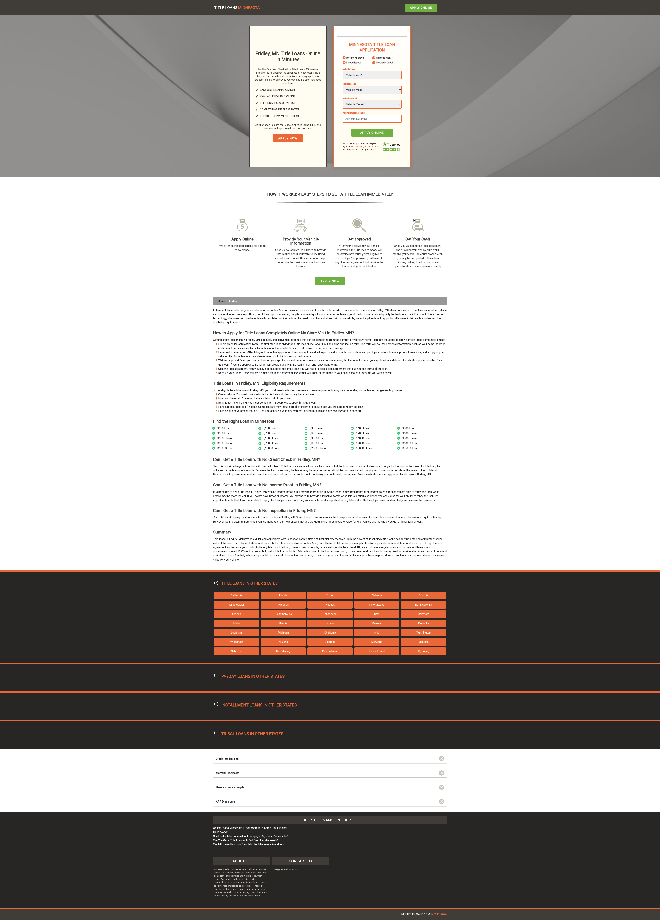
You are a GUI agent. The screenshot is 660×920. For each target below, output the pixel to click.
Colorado (330, 641)
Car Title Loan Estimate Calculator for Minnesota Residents (248, 844)
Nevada (330, 604)
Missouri (283, 604)
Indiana (330, 623)
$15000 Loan (225, 448)
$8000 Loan (317, 443)
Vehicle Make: (349, 83)
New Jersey (283, 651)
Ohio (377, 632)
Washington (423, 632)
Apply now (288, 138)
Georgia (423, 595)
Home (221, 301)
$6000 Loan (224, 443)
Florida (283, 595)
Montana (423, 641)
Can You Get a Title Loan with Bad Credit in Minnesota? (245, 840)
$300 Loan (316, 428)
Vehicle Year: (349, 69)
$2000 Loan (271, 438)
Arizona (283, 641)
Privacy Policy (357, 146)
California (236, 595)
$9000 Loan (363, 443)
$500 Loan (408, 428)
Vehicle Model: (350, 98)
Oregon (236, 614)
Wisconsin (236, 641)
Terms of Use (371, 146)
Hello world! (220, 832)
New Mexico (376, 604)
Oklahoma (330, 632)
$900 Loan (362, 433)
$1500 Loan (224, 438)
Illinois (283, 623)
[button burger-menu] (443, 7)
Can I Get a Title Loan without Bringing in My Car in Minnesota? (250, 836)
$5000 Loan (409, 438)
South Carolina (283, 614)
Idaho (236, 623)
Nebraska (236, 651)
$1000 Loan (409, 433)
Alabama (377, 595)
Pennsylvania (330, 651)
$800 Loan (316, 433)
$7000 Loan (271, 443)
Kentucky (423, 623)
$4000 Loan (363, 438)
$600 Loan (223, 433)
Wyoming (423, 651)
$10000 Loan (410, 443)
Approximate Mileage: (354, 112)
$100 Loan (223, 428)
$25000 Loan (318, 448)
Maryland (376, 641)
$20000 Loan (271, 448)
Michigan (283, 632)
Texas (330, 595)
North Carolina (423, 604)
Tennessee (330, 614)
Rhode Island (377, 651)
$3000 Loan (317, 438)
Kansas (376, 623)
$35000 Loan (410, 448)
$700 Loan (270, 433)
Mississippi (236, 604)
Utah (377, 614)
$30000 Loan (364, 448)
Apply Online (421, 7)
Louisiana (236, 632)
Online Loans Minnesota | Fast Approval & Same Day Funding (250, 828)
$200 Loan (270, 428)
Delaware (423, 614)
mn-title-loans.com (415, 914)
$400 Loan (362, 428)
